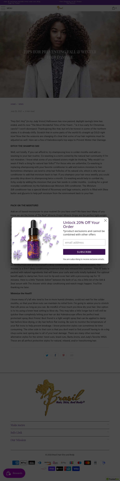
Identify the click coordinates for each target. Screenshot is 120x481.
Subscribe (84, 252)
